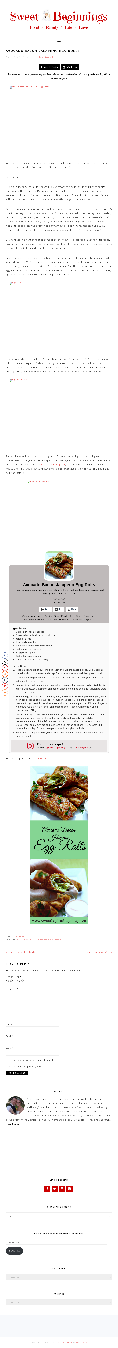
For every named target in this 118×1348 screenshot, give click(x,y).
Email (9, 1036)
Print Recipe (71, 67)
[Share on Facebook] (5, 655)
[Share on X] (5, 662)
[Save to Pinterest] (5, 668)
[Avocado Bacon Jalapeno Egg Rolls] (59, 120)
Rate (74, 609)
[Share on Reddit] (5, 674)
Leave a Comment (46, 57)
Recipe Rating (13, 976)
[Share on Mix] (5, 692)
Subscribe (14, 1250)
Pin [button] (60, 609)
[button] (54, 599)
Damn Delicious (38, 758)
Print (47, 609)
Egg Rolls (33, 939)
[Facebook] (47, 1189)
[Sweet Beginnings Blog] (59, 32)
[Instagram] (62, 1189)
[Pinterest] (69, 1189)
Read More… (13, 1123)
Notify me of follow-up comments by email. (30, 1059)
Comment (12, 989)
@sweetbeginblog (55, 747)
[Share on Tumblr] (5, 680)
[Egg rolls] (59, 316)
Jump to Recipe (51, 67)
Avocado (20, 939)
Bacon (26, 939)
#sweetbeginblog (81, 747)
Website (10, 1048)
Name (10, 1024)
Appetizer (20, 936)
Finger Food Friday (45, 939)
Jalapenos (57, 939)
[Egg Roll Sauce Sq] (59, 514)
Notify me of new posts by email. (25, 1066)
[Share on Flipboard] (5, 686)
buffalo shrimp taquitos (53, 464)
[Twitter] (55, 1189)
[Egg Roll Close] (59, 413)
